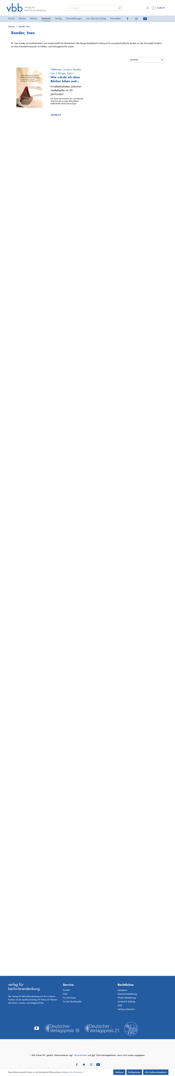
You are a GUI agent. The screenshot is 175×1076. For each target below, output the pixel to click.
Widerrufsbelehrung (127, 997)
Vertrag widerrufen (126, 1009)
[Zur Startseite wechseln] (25, 7)
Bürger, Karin (65, 73)
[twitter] (84, 1064)
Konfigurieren (134, 1072)
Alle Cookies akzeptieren (156, 1072)
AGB (120, 1005)
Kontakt (66, 990)
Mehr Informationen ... (77, 1072)
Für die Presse (69, 997)
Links (65, 993)
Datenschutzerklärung (127, 993)
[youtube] (147, 19)
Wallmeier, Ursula (60, 69)
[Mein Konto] (148, 8)
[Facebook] (129, 19)
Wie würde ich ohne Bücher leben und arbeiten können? (65, 79)
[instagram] (138, 19)
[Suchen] (119, 8)
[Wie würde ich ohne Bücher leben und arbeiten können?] (29, 87)
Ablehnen (119, 1072)
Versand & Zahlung (126, 1001)
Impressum (122, 990)
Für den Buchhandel (72, 1001)
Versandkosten (80, 1055)
